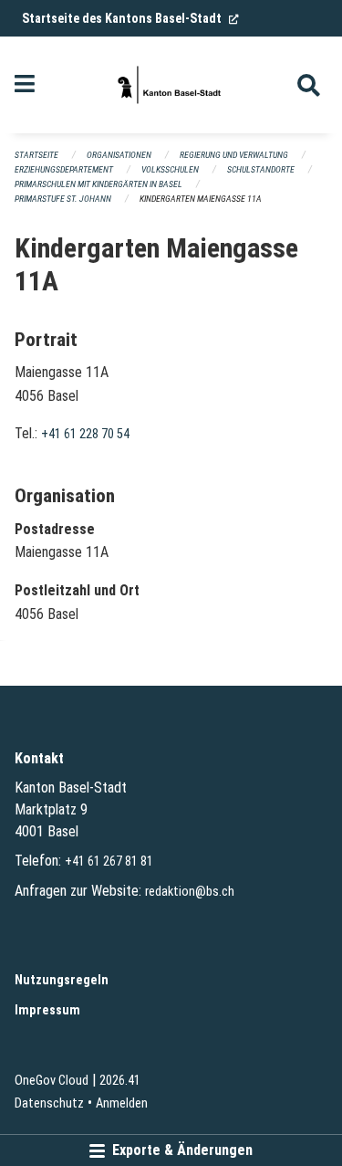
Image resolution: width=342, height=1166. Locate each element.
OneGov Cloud (51, 1080)
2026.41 (119, 1080)
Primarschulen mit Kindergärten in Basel (98, 184)
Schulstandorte (261, 169)
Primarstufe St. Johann (63, 199)
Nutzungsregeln (62, 980)
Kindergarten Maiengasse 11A (201, 199)
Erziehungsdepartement (64, 169)
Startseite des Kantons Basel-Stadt (130, 18)
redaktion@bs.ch (189, 891)
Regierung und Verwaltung (234, 155)
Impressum (47, 1010)
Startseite (36, 155)
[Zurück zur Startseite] (170, 85)
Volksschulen (170, 169)
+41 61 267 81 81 (109, 861)
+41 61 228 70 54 (85, 434)
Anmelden (122, 1103)
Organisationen (119, 155)
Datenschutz (49, 1103)
